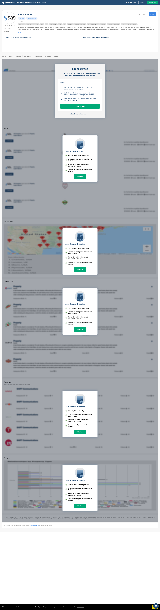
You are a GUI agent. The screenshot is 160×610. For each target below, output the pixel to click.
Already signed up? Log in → (80, 114)
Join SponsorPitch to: (75, 151)
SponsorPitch (8, 3)
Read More (21, 33)
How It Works (20, 2)
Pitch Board (28, 2)
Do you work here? (34, 525)
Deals (10, 56)
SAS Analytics (25, 14)
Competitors (38, 56)
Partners (18, 56)
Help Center (133, 2)
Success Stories (36, 2)
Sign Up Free (152, 2)
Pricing (44, 2)
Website (143, 14)
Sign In (142, 2)
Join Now (80, 177)
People (4, 56)
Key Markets (27, 56)
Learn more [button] (80, 607)
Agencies (48, 56)
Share (153, 14)
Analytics (56, 56)
